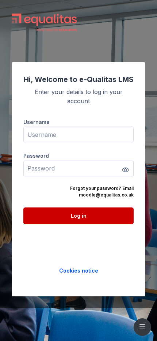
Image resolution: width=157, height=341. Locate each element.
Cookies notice (78, 270)
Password (36, 156)
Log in (79, 216)
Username (36, 122)
